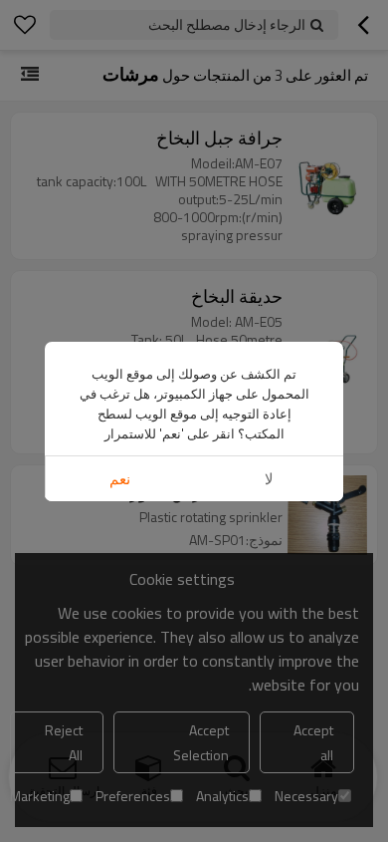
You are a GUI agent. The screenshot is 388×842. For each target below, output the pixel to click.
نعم (119, 478)
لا (269, 478)
